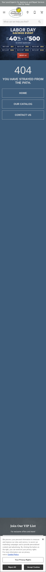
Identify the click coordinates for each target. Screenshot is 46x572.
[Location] (28, 12)
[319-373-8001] (35, 12)
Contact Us (23, 114)
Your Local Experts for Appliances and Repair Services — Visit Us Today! (23, 3)
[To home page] (16, 12)
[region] (23, 554)
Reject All (12, 567)
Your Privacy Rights (23, 560)
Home (23, 93)
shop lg (23, 55)
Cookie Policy (13, 555)
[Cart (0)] (42, 12)
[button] (4, 12)
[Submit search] (39, 21)
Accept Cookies (33, 567)
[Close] (43, 539)
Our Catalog (23, 104)
